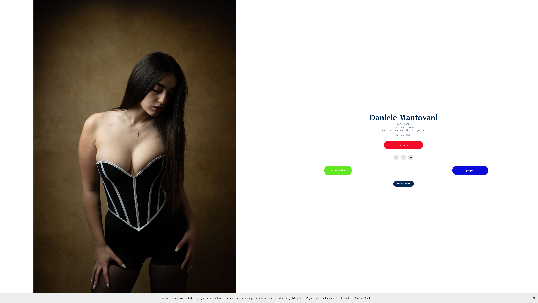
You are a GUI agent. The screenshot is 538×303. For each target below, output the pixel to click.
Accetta (358, 298)
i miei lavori (403, 145)
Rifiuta (367, 298)
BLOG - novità (338, 170)
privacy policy (403, 183)
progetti (470, 170)
